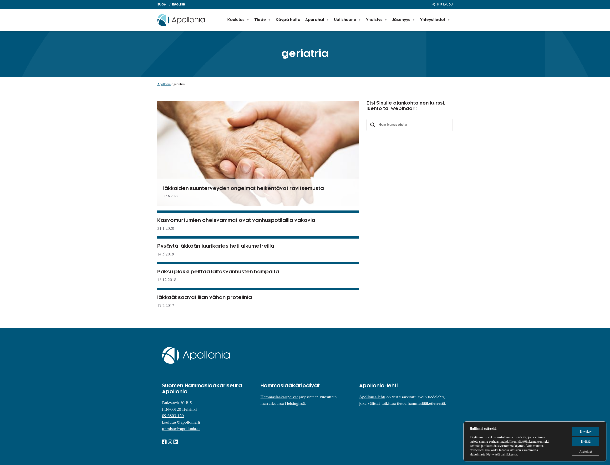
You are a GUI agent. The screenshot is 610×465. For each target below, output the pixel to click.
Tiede (260, 20)
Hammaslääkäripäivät (279, 397)
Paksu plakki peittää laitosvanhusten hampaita (218, 272)
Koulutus (235, 20)
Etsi (371, 125)
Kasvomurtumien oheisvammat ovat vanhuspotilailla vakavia (236, 220)
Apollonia (164, 84)
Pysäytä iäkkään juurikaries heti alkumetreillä (215, 246)
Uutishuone (345, 20)
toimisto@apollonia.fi (181, 428)
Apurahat (314, 20)
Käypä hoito (288, 20)
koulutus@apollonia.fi (181, 422)
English (178, 4)
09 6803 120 (173, 415)
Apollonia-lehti (372, 397)
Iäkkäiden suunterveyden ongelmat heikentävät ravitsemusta (243, 188)
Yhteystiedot (432, 20)
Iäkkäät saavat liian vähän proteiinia (204, 297)
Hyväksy (586, 431)
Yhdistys (374, 20)
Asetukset (585, 451)
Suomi (162, 4)
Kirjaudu (445, 4)
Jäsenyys (401, 20)
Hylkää (585, 441)
